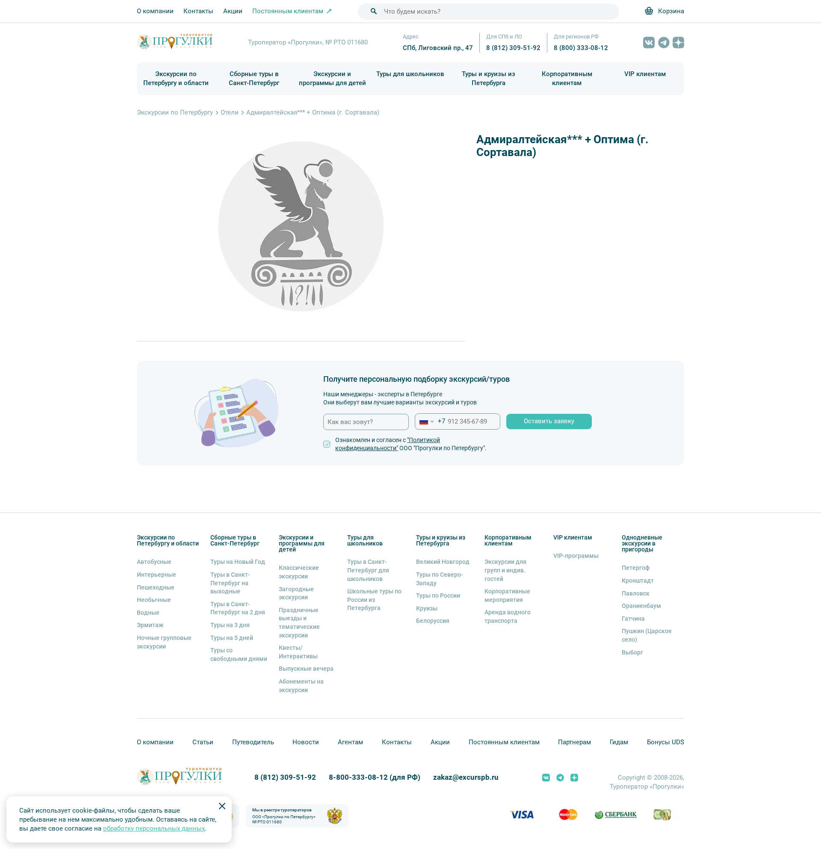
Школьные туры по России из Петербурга (374, 599)
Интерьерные (156, 574)
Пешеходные (155, 587)
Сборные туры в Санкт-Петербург (254, 78)
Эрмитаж (150, 625)
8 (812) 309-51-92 (513, 48)
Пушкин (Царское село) (647, 635)
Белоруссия (432, 620)
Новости (305, 742)
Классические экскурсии (299, 572)
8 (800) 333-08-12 (581, 48)
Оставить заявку (549, 421)
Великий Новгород (443, 561)
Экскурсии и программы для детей (332, 78)
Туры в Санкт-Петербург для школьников (368, 570)
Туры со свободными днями (238, 654)
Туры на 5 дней (231, 637)
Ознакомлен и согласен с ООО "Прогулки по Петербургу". (411, 444)
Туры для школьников (410, 74)
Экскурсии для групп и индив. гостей (505, 570)
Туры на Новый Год (237, 561)
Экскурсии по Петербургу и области (176, 78)
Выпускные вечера (306, 668)
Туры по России (438, 595)
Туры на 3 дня (230, 625)
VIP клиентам (645, 74)
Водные (148, 612)
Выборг (632, 652)
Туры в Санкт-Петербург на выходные (230, 583)
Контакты (198, 11)
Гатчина (633, 618)
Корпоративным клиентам (567, 78)
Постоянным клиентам (504, 742)
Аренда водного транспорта (507, 616)
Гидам (619, 742)
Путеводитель (253, 742)
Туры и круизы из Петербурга (488, 78)
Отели (230, 112)
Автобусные (154, 561)
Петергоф (636, 567)
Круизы (426, 608)
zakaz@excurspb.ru (466, 777)
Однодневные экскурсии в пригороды (642, 543)
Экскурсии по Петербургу (175, 112)
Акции (232, 11)
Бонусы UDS (665, 742)
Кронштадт (638, 580)
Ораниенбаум (641, 605)
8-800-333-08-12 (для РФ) (374, 777)
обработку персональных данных (154, 828)
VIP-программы (576, 555)
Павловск (636, 593)
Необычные (154, 599)
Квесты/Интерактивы (298, 652)
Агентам (350, 742)
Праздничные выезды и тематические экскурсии (299, 623)
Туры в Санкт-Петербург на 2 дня (237, 608)
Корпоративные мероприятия (507, 595)
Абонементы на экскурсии (301, 685)
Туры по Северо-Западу (439, 579)
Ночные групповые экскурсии (164, 642)
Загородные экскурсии (296, 593)
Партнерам (574, 742)
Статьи (202, 742)
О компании (155, 11)
